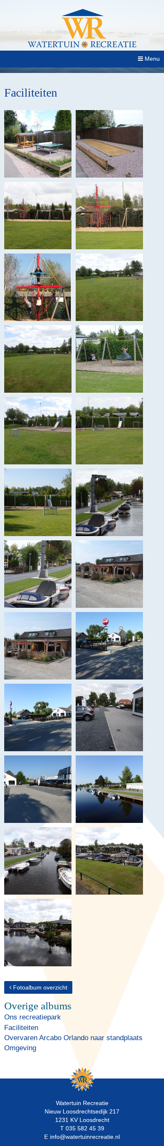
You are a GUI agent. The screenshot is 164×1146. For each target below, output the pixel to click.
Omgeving (20, 1048)
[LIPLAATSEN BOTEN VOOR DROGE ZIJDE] (109, 789)
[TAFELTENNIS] (37, 144)
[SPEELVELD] (109, 287)
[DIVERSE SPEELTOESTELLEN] (37, 430)
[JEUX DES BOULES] (109, 144)
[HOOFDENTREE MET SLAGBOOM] (37, 717)
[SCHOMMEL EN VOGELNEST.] (109, 359)
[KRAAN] (109, 502)
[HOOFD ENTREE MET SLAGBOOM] (109, 646)
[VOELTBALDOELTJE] (37, 502)
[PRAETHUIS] (109, 574)
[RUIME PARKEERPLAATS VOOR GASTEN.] (109, 717)
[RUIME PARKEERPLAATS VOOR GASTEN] (37, 789)
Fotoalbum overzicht (39, 987)
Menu (151, 58)
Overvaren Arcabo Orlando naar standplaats (73, 1038)
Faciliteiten (21, 1028)
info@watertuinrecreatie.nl (85, 1136)
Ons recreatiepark (32, 1017)
